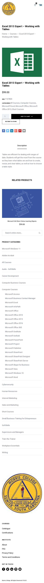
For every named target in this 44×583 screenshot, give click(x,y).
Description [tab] (22, 145)
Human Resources (9, 391)
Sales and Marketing (10, 405)
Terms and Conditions (11, 557)
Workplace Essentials (11, 446)
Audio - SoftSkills (9, 269)
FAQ (3, 549)
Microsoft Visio (11, 369)
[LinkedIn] (11, 569)
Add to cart (25, 116)
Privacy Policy (7, 553)
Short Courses (18, 109)
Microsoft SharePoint (13, 352)
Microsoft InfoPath (12, 307)
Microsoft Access (12, 294)
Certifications (7, 533)
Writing (5, 452)
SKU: (3, 99)
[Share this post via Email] (24, 130)
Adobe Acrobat (8, 255)
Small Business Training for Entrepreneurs (19, 418)
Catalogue (6, 528)
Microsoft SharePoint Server (16, 361)
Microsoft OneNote (13, 331)
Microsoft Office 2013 (14, 319)
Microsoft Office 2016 (14, 323)
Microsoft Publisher (13, 348)
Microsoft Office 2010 (14, 315)
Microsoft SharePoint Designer (17, 356)
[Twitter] (7, 569)
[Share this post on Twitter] (7, 130)
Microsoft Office (22, 106)
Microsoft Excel (8, 106)
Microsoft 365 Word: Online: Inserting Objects (22, 221)
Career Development (10, 276)
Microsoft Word (11, 377)
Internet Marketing (9, 398)
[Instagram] (15, 569)
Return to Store (11, 121)
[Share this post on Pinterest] (19, 130)
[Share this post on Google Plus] (15, 130)
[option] (22, 210)
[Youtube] (19, 569)
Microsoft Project (12, 344)
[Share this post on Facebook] (3, 130)
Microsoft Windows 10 (14, 373)
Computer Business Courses (14, 283)
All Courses (15, 103)
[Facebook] (3, 569)
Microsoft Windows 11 (11, 249)
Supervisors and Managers (13, 432)
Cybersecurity (8, 384)
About (4, 545)
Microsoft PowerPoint (14, 340)
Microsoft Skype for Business (17, 365)
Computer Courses (28, 103)
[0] (35, 5)
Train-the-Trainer (9, 439)
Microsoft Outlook (12, 336)
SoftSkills (6, 425)
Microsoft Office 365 (13, 327)
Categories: (6, 103)
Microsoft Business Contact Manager (20, 298)
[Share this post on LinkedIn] (11, 130)
